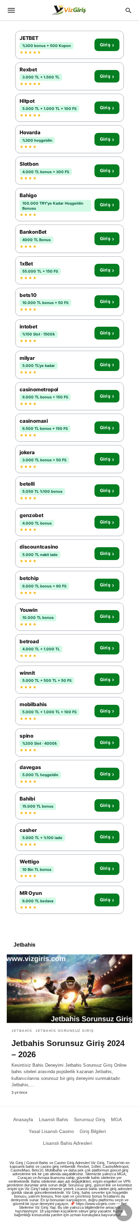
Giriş (107, 45)
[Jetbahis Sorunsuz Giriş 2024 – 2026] (69, 988)
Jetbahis (21, 1031)
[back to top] (123, 1212)
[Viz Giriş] (69, 10)
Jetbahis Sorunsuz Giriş (64, 1031)
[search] (128, 10)
